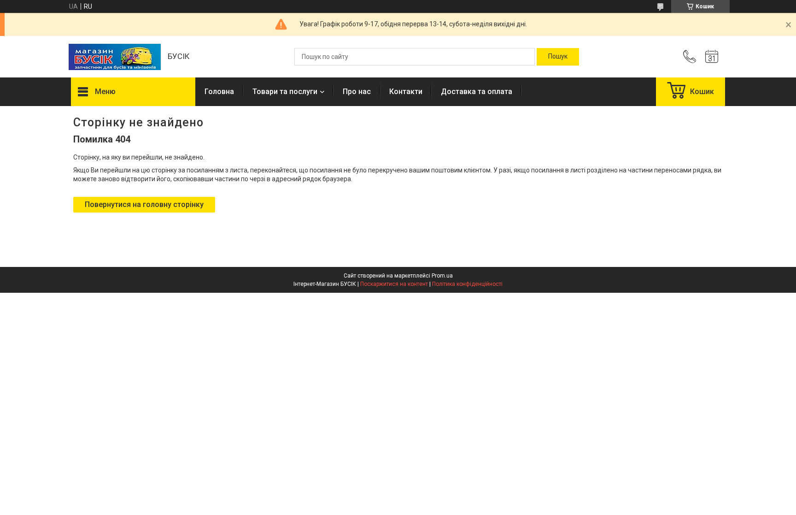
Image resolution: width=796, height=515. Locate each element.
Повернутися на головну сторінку (144, 204)
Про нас (357, 91)
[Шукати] (558, 56)
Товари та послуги (284, 91)
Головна (219, 91)
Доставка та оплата (476, 91)
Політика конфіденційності (467, 284)
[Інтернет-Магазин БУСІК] (115, 57)
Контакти (405, 91)
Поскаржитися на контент (394, 284)
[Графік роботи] (711, 56)
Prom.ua (442, 275)
